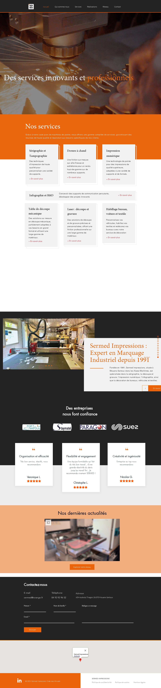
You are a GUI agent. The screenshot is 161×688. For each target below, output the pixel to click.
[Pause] (47, 557)
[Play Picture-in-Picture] (112, 557)
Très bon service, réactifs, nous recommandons (34, 463)
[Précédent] (6, 344)
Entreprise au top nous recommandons (126, 463)
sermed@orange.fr (33, 597)
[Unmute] (51, 557)
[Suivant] (91, 344)
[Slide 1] (46, 365)
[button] (78, 7)
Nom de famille (59, 606)
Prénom (26, 606)
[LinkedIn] (19, 680)
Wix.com (57, 681)
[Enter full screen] (116, 557)
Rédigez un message (89, 606)
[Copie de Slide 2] (51, 365)
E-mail (26, 617)
